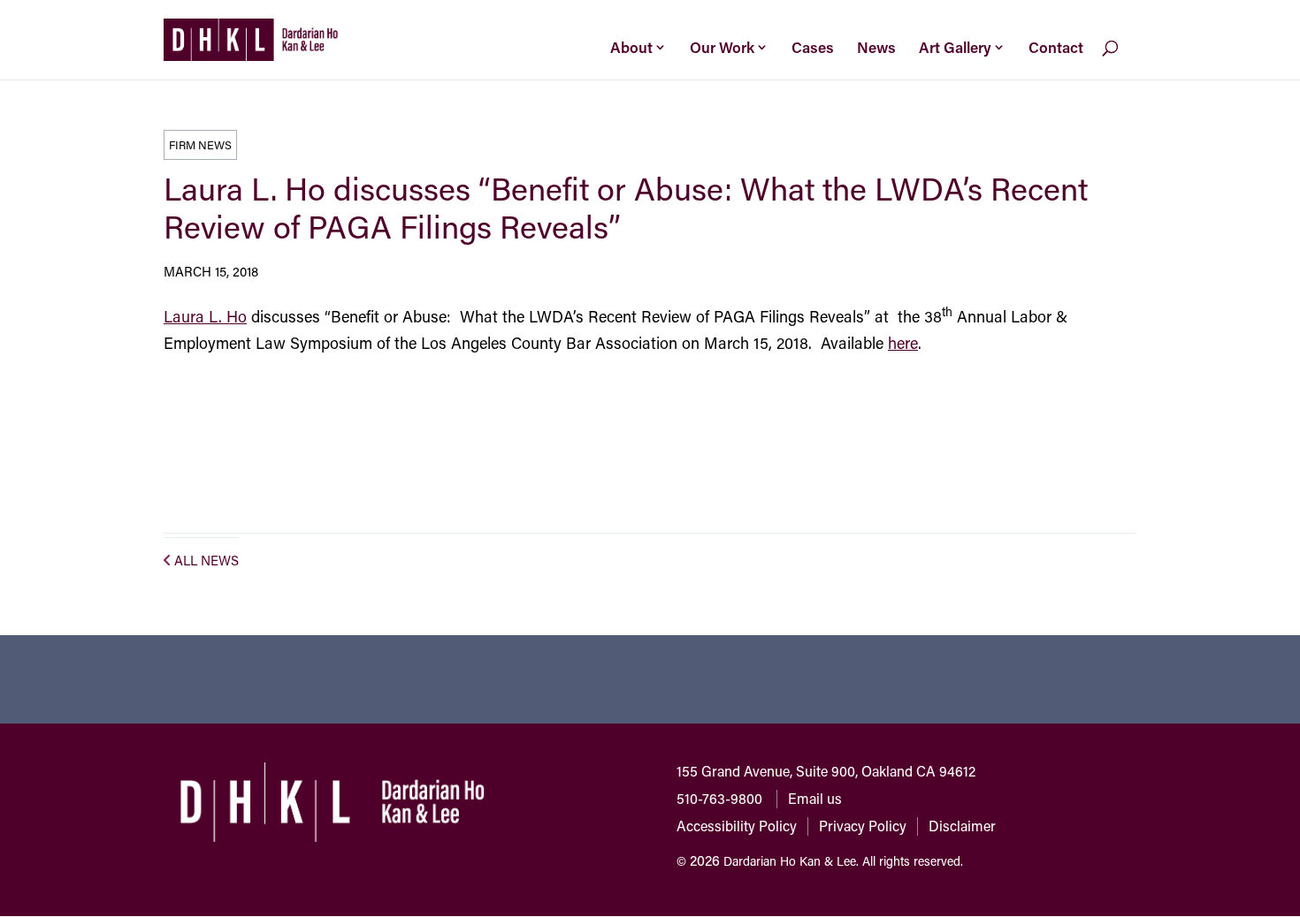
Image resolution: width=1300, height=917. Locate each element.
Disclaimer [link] (962, 825)
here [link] (903, 342)
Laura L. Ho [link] (205, 316)
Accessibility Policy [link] (737, 825)
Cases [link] (812, 47)
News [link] (876, 47)
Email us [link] (815, 798)
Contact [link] (1056, 47)
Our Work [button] (722, 47)
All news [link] (206, 560)
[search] (1125, 61)
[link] (251, 38)
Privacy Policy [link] (862, 825)
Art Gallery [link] (955, 47)
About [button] (631, 47)
